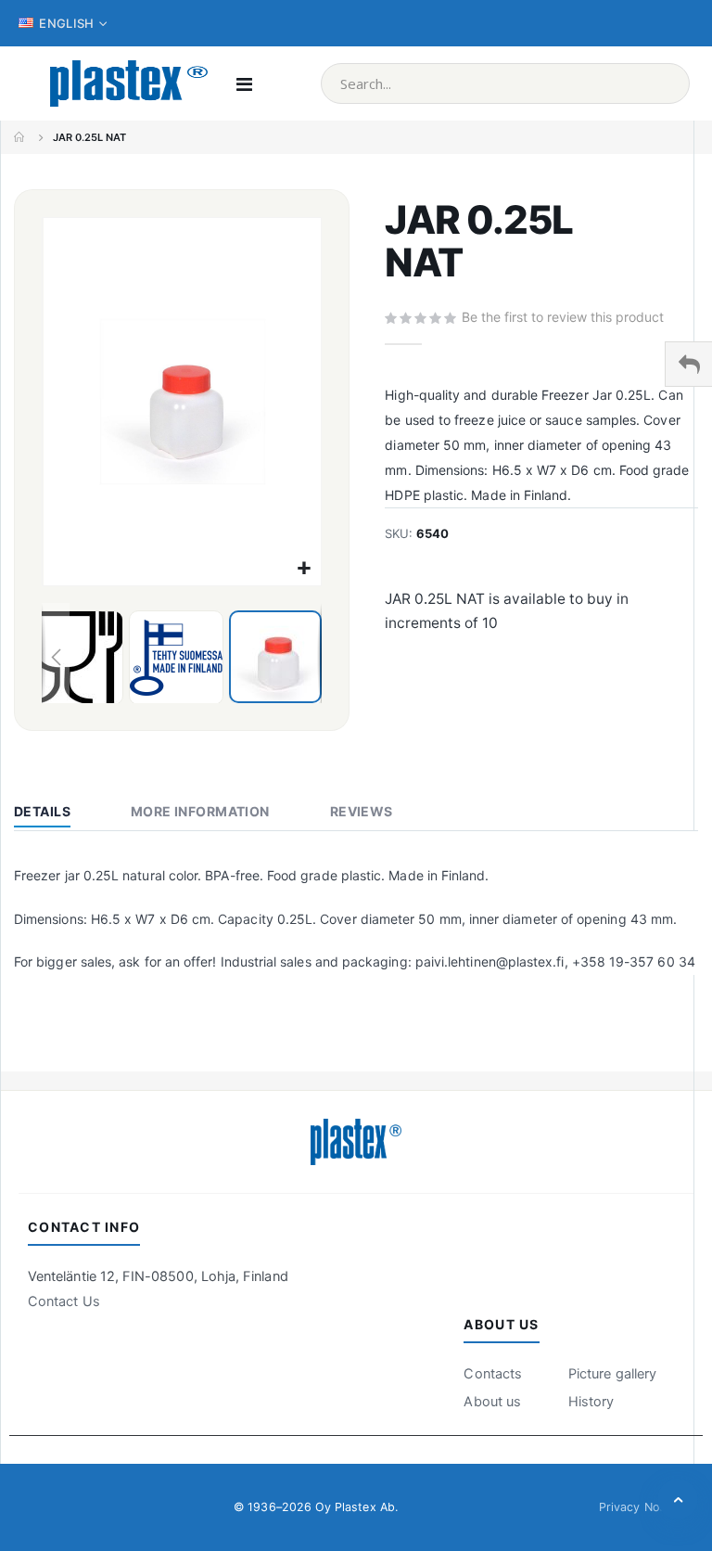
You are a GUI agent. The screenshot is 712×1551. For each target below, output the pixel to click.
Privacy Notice (639, 1507)
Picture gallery (612, 1373)
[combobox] (505, 83)
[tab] (56, 813)
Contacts (493, 1373)
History (591, 1401)
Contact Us (64, 1301)
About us (492, 1401)
